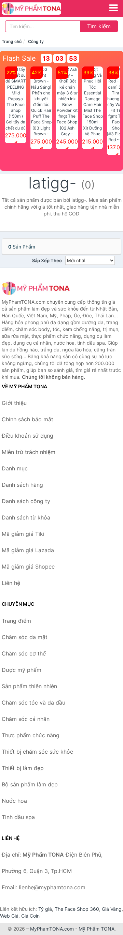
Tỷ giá (45, 909)
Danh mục (15, 468)
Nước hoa (14, 800)
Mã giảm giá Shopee (28, 566)
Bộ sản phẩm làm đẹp (30, 784)
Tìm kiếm (99, 26)
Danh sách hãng (22, 484)
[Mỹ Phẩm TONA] (36, 288)
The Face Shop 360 (77, 909)
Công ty (36, 41)
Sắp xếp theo (47, 260)
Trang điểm (16, 620)
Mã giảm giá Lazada (28, 550)
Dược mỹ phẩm (21, 669)
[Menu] (113, 8)
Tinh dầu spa (18, 817)
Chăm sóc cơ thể (24, 653)
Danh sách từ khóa (26, 517)
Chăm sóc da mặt (24, 637)
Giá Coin (30, 916)
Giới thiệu (14, 402)
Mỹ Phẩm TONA (96, 929)
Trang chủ (12, 41)
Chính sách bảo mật (27, 419)
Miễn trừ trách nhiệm (28, 452)
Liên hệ (11, 582)
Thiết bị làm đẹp (23, 768)
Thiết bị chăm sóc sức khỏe (37, 751)
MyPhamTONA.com (52, 929)
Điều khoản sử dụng (27, 435)
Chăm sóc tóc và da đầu (33, 702)
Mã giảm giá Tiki (23, 533)
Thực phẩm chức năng (30, 735)
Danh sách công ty (26, 501)
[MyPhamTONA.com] (43, 8)
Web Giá (9, 916)
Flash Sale (19, 58)
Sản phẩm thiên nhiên (29, 686)
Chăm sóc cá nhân (26, 718)
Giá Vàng (112, 909)
